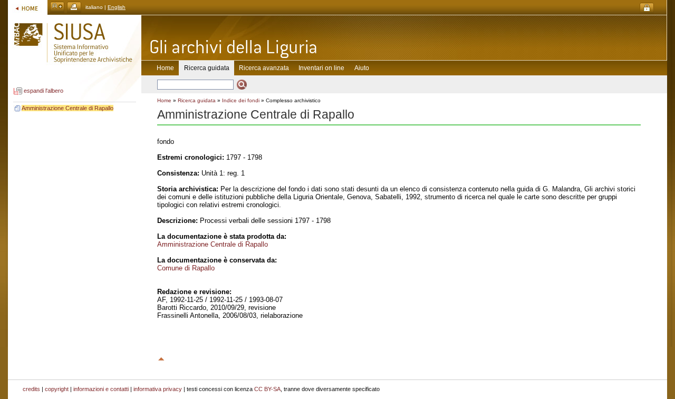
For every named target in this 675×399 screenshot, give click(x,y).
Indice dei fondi (240, 100)
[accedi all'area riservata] (647, 8)
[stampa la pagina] (74, 7)
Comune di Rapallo (186, 268)
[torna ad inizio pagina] (161, 357)
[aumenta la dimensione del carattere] (57, 7)
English (117, 7)
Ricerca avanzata (264, 68)
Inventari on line (321, 68)
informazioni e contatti (101, 389)
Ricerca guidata (197, 100)
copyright (57, 389)
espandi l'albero (43, 91)
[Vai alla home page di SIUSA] (27, 7)
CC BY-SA (267, 389)
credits (31, 389)
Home (165, 68)
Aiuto (361, 68)
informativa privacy (157, 389)
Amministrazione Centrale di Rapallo (67, 108)
